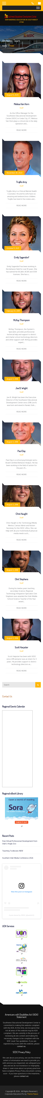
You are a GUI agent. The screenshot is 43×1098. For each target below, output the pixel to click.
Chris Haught (21, 513)
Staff (21, 108)
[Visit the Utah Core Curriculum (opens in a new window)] (21, 949)
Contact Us (7, 696)
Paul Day (21, 450)
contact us (21, 1046)
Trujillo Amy (21, 181)
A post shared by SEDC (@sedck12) (21, 915)
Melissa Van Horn (21, 104)
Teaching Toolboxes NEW (12, 851)
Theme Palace (32, 1094)
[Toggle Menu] (38, 8)
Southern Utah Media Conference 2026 (17, 858)
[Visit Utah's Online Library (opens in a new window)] (21, 961)
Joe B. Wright (21, 388)
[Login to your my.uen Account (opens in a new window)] (21, 972)
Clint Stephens (21, 579)
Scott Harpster (21, 647)
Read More (22, 130)
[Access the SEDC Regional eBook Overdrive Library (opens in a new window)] (21, 812)
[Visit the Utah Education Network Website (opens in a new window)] (21, 935)
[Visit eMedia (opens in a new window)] (21, 983)
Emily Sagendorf (21, 257)
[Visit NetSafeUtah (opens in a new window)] (21, 992)
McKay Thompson (21, 320)
